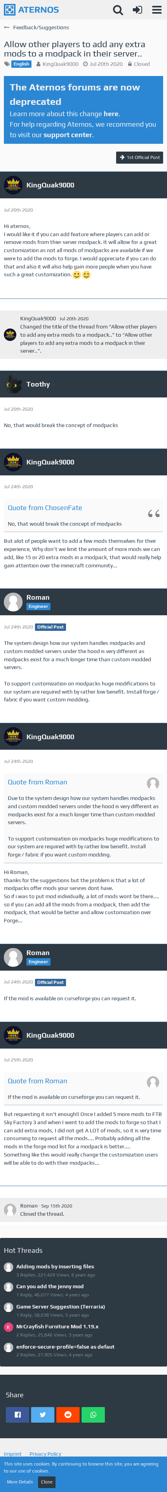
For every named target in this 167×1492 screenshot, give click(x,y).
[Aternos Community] (31, 10)
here (111, 113)
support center (67, 135)
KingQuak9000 (60, 64)
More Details (20, 1482)
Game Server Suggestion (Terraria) (60, 1306)
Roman (29, 1205)
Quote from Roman (37, 782)
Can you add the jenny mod (50, 1286)
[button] (157, 10)
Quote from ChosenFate (45, 507)
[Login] (137, 10)
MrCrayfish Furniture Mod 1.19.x (57, 1326)
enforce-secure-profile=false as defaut (65, 1347)
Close (46, 1482)
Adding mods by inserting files (55, 1266)
